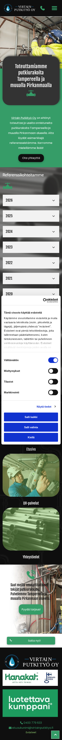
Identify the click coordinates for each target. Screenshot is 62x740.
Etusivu (31, 449)
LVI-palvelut (31, 503)
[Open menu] (54, 8)
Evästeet (31, 732)
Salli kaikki (31, 417)
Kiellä (31, 437)
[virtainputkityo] (31, 475)
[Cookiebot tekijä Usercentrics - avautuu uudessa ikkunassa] (43, 300)
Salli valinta (31, 427)
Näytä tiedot (44, 406)
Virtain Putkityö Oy (23, 118)
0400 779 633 (33, 723)
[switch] (53, 371)
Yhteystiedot (31, 557)
